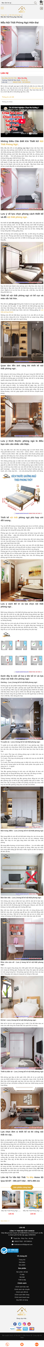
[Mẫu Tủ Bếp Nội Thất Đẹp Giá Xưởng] (22, 9)
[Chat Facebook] (22, 1344)
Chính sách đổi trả (22, 1292)
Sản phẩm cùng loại (22, 1187)
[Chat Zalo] (36, 1344)
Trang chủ (22, 1259)
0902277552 (17, 82)
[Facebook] (15, 1324)
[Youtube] (29, 1324)
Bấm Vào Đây (22, 78)
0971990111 (26, 82)
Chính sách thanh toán (22, 1297)
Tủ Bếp (29, 1177)
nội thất (14, 517)
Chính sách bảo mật (22, 1287)
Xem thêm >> (5, 1221)
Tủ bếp (22, 1274)
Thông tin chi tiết (8, 97)
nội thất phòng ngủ (17, 217)
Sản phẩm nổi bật (22, 1272)
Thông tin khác (7, 102)
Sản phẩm (22, 1265)
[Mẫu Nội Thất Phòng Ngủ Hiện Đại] (11, 1200)
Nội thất (22, 1277)
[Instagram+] (24, 1324)
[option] (11, 1205)
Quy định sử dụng (22, 1300)
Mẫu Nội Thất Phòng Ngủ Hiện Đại (12, 1210)
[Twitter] (19, 1324)
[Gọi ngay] (7, 1344)
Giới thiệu (22, 1262)
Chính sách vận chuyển (22, 1289)
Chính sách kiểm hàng (22, 1294)
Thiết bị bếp (22, 1280)
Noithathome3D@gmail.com (23, 1244)
